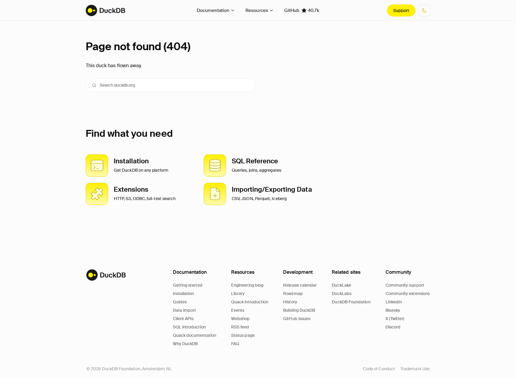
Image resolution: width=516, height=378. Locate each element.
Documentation (213, 10)
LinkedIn (394, 302)
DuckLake (341, 285)
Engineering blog (247, 285)
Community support (405, 285)
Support (401, 10)
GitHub (301, 10)
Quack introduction (249, 302)
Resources (256, 10)
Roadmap (293, 293)
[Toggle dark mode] (424, 10)
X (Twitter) (395, 318)
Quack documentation (194, 335)
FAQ (235, 343)
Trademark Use (415, 368)
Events (237, 310)
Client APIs (183, 318)
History (290, 302)
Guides (180, 302)
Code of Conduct (379, 368)
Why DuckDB (185, 343)
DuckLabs (341, 293)
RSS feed (240, 327)
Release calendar (300, 285)
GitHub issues (296, 318)
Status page (243, 335)
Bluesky (393, 310)
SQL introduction (189, 327)
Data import (184, 310)
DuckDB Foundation (351, 302)
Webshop (240, 318)
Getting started (187, 285)
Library (238, 293)
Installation (183, 293)
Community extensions (408, 293)
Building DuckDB (299, 310)
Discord (393, 327)
